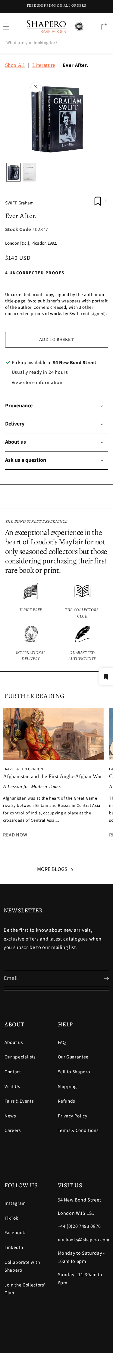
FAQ (62, 1042)
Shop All (15, 65)
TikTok (11, 1218)
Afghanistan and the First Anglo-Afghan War (52, 776)
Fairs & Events (19, 1101)
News (10, 1116)
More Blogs (52, 869)
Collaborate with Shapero (22, 1266)
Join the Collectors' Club (25, 1289)
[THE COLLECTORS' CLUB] (82, 601)
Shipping (67, 1086)
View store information (37, 382)
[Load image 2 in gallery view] (29, 172)
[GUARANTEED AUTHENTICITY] (82, 644)
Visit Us (12, 1086)
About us (14, 1042)
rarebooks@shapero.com (83, 1239)
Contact (13, 1071)
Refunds (66, 1101)
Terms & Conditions (78, 1130)
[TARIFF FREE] (31, 601)
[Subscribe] (101, 978)
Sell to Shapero (74, 1071)
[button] (104, 26)
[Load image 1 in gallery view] (13, 172)
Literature (43, 65)
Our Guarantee (73, 1057)
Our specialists (20, 1057)
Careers (13, 1130)
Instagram (15, 1203)
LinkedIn (14, 1247)
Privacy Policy (72, 1116)
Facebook (15, 1232)
